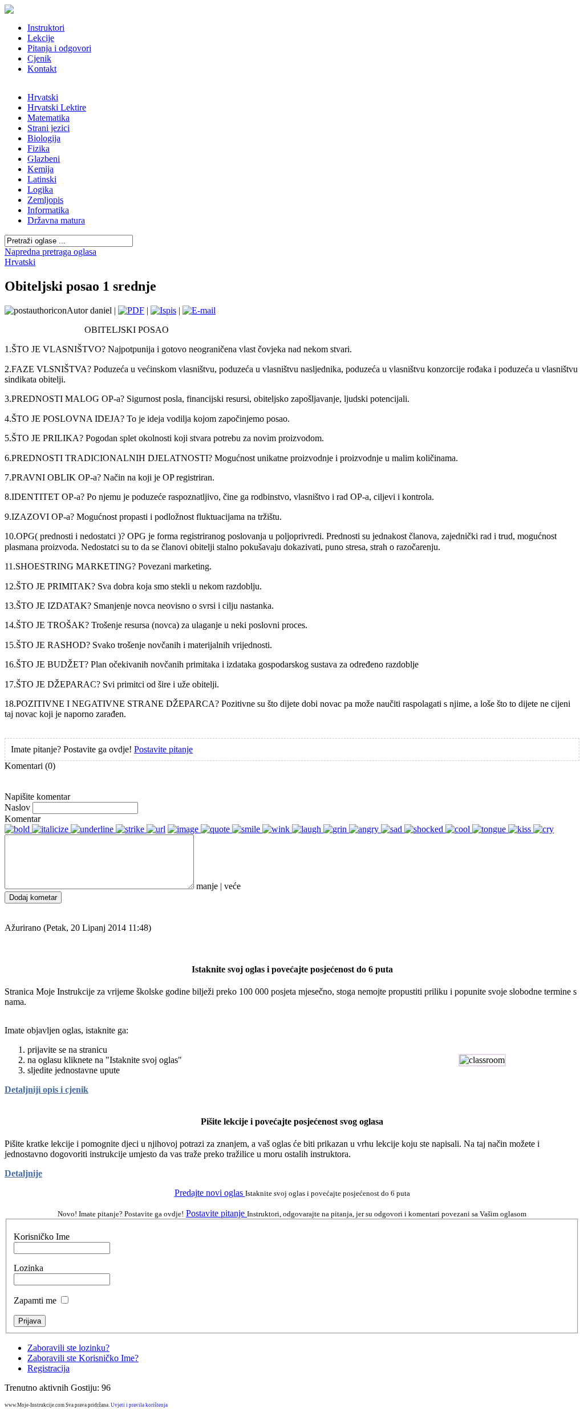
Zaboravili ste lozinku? (68, 1348)
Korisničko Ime (42, 1236)
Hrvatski (20, 262)
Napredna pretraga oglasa (50, 251)
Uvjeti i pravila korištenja (139, 1405)
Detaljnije (23, 1173)
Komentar (22, 819)
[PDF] (131, 310)
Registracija (48, 1368)
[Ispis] (163, 310)
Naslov (17, 807)
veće (232, 886)
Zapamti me (35, 1300)
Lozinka (28, 1268)
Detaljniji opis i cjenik (46, 1089)
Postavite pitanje (163, 749)
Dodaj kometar (33, 897)
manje (207, 886)
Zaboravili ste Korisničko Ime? (83, 1358)
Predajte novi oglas (210, 1193)
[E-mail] (199, 310)
